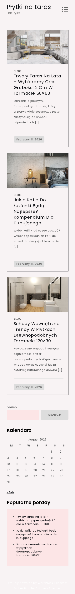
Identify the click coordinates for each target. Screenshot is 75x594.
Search (12, 407)
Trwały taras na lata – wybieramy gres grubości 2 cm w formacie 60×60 (37, 84)
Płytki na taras (29, 6)
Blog (18, 71)
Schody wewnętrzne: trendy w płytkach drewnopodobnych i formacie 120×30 (37, 332)
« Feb (10, 492)
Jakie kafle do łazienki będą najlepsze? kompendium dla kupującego (34, 211)
